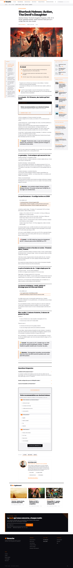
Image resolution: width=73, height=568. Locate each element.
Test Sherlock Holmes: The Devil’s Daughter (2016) (29, 202)
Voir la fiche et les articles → (33, 477)
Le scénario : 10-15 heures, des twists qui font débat (11, 65)
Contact (6, 555)
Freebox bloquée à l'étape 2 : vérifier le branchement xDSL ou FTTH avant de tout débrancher (62, 86)
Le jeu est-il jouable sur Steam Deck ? (27, 383)
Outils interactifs (59, 539)
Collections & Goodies (49, 1)
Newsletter (58, 541)
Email (36, 454)
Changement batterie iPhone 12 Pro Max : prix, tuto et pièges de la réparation (63, 100)
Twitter (25, 454)
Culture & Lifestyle (32, 546)
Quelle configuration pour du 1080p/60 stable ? (29, 380)
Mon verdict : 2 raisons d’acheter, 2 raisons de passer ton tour (11, 93)
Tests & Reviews (20, 1)
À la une (14, 1)
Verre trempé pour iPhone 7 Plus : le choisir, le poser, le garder (62, 107)
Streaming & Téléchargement (34, 548)
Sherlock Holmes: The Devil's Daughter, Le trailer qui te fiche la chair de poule (33, 203)
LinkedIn (30, 454)
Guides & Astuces (27, 1)
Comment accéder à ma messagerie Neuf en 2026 (63, 93)
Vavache (8, 2)
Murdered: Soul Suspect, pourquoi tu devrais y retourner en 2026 (31, 294)
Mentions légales (7, 557)
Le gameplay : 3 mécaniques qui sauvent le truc (10, 69)
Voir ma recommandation (35, 445)
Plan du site (7, 560)
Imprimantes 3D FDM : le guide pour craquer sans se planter (63, 115)
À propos (6, 553)
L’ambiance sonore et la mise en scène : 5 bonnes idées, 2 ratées (11, 78)
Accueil (6, 4)
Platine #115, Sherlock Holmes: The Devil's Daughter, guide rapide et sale (33, 205)
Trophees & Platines (41, 1)
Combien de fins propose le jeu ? (25, 371)
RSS (57, 543)
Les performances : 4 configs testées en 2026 (11, 74)
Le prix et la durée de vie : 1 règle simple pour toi (11, 83)
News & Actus (34, 1)
